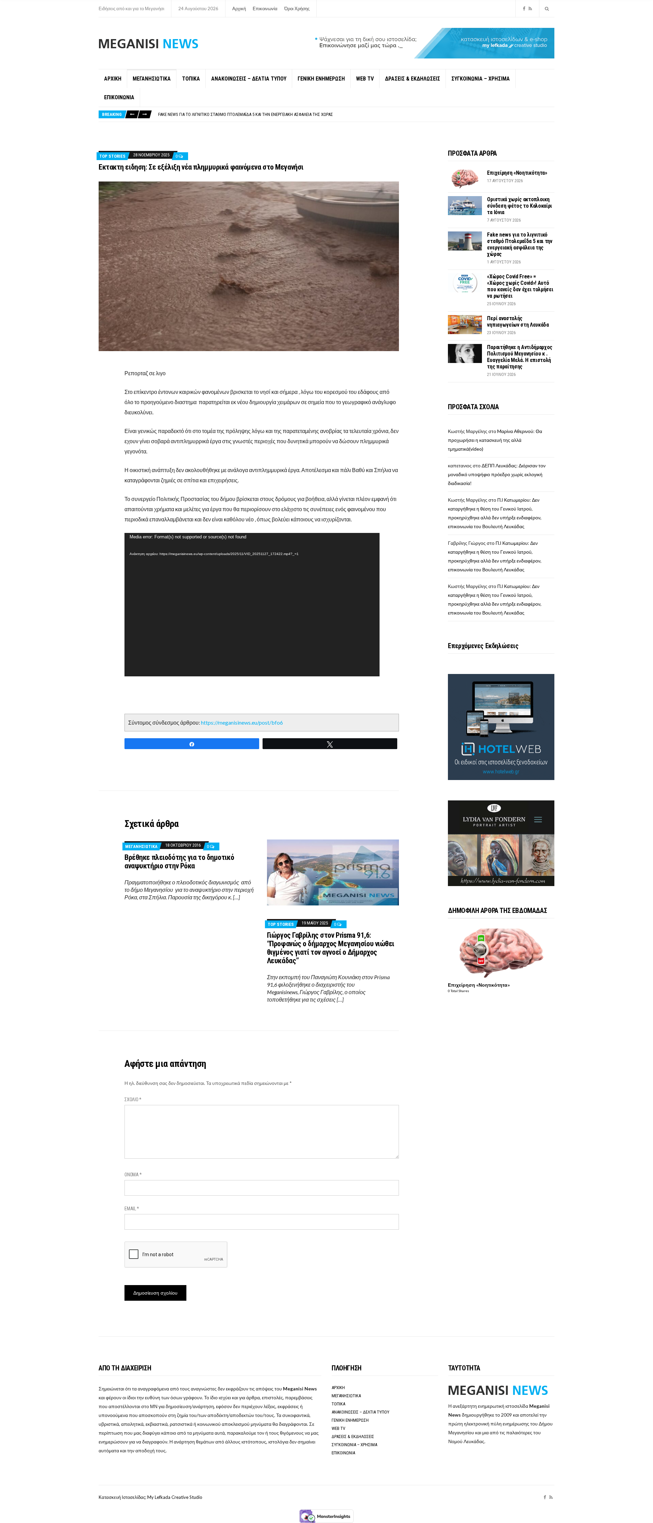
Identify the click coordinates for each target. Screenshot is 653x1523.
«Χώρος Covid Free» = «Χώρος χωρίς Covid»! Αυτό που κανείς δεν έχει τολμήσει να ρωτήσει (246, 114)
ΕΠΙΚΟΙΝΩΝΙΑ (119, 97)
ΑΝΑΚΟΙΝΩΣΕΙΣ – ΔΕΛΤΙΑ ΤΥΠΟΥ (248, 78)
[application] (252, 604)
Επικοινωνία (265, 8)
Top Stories (112, 156)
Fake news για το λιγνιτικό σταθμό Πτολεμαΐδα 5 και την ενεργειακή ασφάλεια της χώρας (519, 244)
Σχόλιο (132, 1099)
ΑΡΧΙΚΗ (112, 78)
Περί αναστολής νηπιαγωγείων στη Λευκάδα (518, 321)
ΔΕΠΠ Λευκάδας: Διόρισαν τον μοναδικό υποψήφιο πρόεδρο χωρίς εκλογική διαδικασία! (497, 474)
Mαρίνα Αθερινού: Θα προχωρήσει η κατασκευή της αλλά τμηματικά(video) (495, 440)
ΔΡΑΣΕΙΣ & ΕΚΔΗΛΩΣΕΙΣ (412, 78)
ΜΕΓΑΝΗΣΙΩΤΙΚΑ (152, 78)
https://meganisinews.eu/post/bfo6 (242, 722)
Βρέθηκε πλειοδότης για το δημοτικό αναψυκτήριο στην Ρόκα (179, 861)
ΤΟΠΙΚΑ (191, 78)
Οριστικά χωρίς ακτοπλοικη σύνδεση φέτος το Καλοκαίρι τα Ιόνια (519, 205)
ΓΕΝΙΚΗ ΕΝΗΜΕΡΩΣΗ (321, 78)
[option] (356, 114)
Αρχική (239, 8)
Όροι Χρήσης (296, 8)
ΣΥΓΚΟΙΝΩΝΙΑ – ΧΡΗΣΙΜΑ (480, 78)
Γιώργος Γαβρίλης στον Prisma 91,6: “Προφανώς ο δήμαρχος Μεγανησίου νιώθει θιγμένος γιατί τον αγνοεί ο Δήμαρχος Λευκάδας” (330, 948)
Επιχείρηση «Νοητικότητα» (517, 173)
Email (131, 1208)
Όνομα (133, 1174)
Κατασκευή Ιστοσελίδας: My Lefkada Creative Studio (150, 1497)
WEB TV (365, 78)
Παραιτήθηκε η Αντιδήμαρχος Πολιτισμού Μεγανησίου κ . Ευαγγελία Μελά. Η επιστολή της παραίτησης (519, 357)
